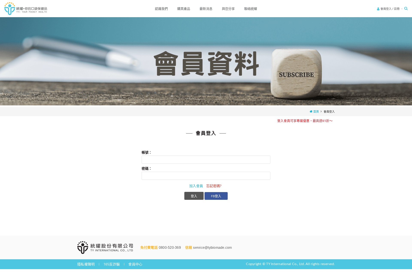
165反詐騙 (111, 264)
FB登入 (216, 196)
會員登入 (386, 9)
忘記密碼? (213, 185)
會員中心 (135, 264)
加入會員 (196, 185)
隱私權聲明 (86, 264)
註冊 (397, 9)
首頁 (316, 111)
